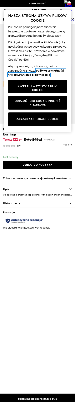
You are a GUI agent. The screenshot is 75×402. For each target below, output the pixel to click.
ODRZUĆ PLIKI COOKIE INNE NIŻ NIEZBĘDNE (38, 102)
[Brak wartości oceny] (10, 146)
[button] (37, 189)
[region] (37, 71)
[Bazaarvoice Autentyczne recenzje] (24, 221)
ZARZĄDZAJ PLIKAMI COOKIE (37, 119)
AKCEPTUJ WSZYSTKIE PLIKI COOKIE (37, 88)
